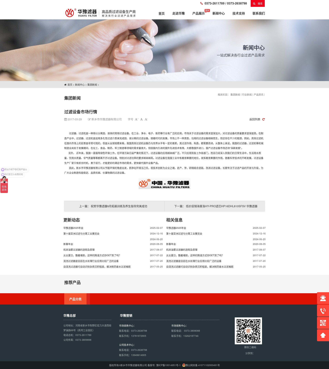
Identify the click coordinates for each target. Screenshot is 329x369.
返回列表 (254, 119)
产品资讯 (258, 94)
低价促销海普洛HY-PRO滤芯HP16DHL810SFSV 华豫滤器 (221, 206)
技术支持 (239, 13)
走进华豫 (178, 13)
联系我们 (259, 13)
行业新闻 (247, 94)
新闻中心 (218, 13)
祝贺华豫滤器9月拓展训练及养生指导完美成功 (119, 206)
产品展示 (198, 13)
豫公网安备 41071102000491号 (203, 365)
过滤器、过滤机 (77, 133)
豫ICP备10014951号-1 (168, 365)
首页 (70, 84)
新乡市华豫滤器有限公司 (89, 168)
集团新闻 (92, 84)
